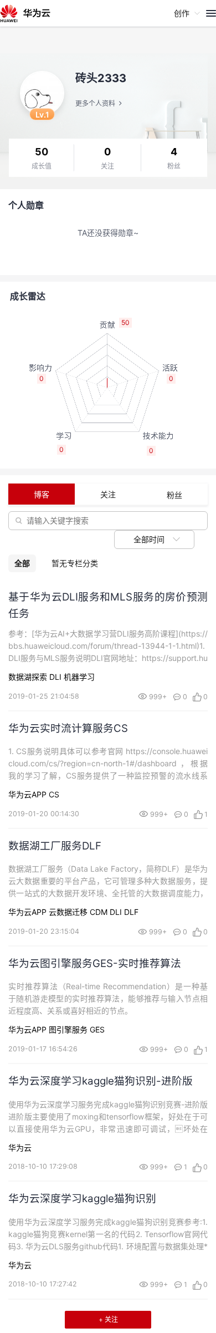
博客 (41, 494)
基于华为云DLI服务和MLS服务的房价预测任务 (108, 605)
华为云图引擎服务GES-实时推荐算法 (94, 963)
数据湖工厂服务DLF (54, 846)
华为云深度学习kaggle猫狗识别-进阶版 (100, 1081)
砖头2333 (100, 78)
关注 (107, 166)
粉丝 (174, 166)
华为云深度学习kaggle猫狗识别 (82, 1198)
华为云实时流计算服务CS (68, 728)
